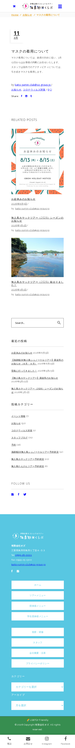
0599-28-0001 (23, 555)
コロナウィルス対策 (34, 89)
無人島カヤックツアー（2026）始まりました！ (37, 283)
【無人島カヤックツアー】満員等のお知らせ (34, 377)
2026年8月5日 (19, 204)
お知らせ (27, 15)
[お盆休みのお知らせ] (37, 161)
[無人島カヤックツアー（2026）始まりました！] (37, 257)
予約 (13, 444)
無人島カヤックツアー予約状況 (27, 459)
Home (15, 15)
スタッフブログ (19, 437)
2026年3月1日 (19, 225)
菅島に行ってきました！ (24, 370)
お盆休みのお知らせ (23, 199)
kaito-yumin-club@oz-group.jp (33, 84)
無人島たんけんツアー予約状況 (27, 466)
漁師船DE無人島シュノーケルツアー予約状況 (35, 451)
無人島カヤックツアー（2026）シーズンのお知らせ (37, 219)
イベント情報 (18, 416)
